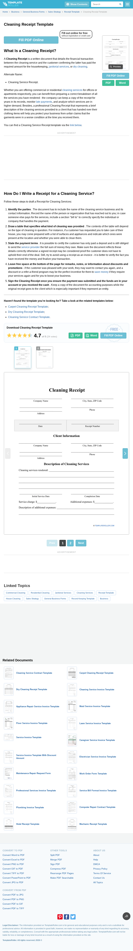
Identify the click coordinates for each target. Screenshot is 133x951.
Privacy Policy (100, 868)
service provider (30, 247)
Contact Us (99, 878)
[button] (125, 453)
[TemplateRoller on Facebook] (66, 916)
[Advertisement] (66, 157)
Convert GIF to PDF (13, 868)
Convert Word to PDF (14, 855)
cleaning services (72, 90)
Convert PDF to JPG (13, 894)
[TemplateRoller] (11, 4)
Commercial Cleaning (15, 593)
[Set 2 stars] (14, 335)
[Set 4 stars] (24, 335)
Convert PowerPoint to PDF (17, 878)
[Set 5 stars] (30, 335)
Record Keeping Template (83, 599)
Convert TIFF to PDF (13, 873)
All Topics (98, 882)
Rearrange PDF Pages (62, 873)
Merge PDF (56, 859)
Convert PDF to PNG (13, 899)
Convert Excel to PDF (14, 859)
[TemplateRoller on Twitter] (73, 916)
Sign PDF (55, 864)
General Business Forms (55, 599)
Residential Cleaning (40, 593)
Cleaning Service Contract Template (29, 317)
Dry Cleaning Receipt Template (26, 311)
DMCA (96, 864)
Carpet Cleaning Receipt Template (28, 306)
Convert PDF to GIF (13, 904)
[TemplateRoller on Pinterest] (60, 916)
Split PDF (55, 855)
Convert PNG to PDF (13, 864)
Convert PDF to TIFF (13, 908)
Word (122, 82)
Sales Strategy (32, 599)
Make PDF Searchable (61, 878)
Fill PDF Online (31, 40)
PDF (108, 82)
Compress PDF (58, 868)
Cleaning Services (85, 593)
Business (104, 599)
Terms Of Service (102, 873)
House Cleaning (13, 599)
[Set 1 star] (9, 335)
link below (75, 125)
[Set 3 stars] (19, 335)
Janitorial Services (63, 593)
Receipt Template (106, 593)
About (96, 855)
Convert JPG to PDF (13, 882)
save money (102, 271)
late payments (44, 101)
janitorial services (59, 66)
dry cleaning (80, 66)
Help (95, 859)
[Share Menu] (126, 916)
